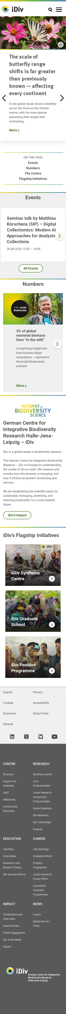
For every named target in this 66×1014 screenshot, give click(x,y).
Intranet (8, 724)
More (13, 130)
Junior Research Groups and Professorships (42, 797)
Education (12, 839)
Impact (9, 904)
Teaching (8, 849)
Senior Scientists (42, 808)
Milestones (9, 799)
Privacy (38, 692)
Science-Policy (11, 925)
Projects (37, 829)
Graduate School (42, 856)
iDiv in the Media (12, 939)
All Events (30, 268)
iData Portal (40, 713)
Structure (8, 774)
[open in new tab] (11, 736)
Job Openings (41, 849)
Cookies (8, 703)
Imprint (7, 692)
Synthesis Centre (42, 774)
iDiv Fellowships (42, 822)
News (37, 904)
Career (39, 839)
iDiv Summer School (14, 874)
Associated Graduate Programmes (40, 890)
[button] (4, 98)
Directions (9, 713)
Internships (9, 856)
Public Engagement (14, 932)
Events (33, 163)
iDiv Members (40, 815)
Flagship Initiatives (33, 179)
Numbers (33, 168)
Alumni (7, 946)
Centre (9, 764)
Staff (6, 792)
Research (41, 764)
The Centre (33, 173)
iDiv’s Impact (17, 515)
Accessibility (41, 703)
